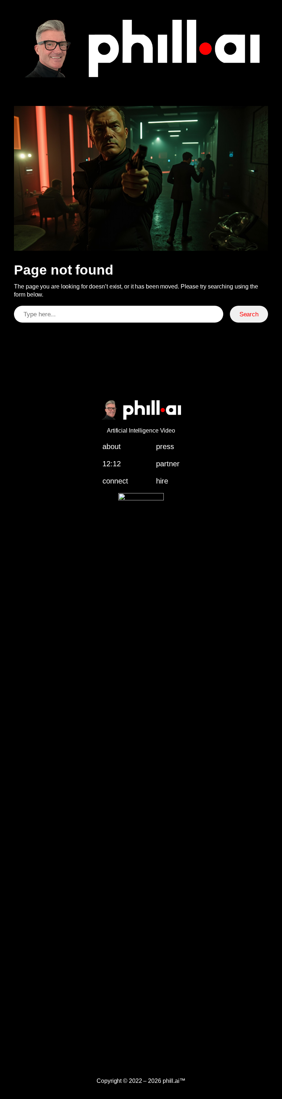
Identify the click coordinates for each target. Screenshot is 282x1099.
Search (248, 314)
